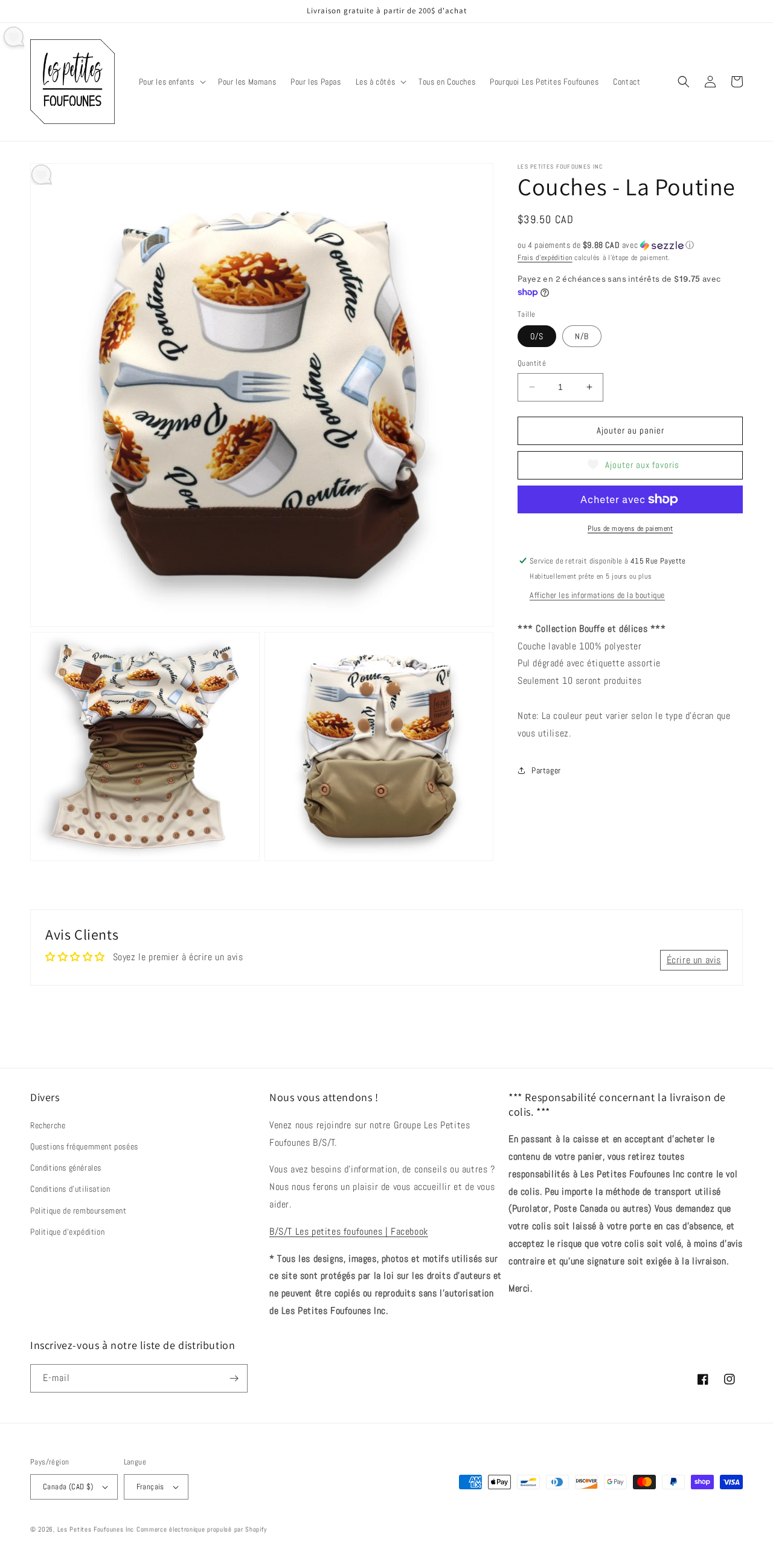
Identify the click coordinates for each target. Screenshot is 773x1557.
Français (150, 1486)
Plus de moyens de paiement (630, 528)
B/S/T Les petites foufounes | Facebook (348, 1231)
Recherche (47, 1125)
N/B (582, 336)
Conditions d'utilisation (70, 1188)
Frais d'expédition (545, 257)
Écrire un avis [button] (694, 960)
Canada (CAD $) (68, 1486)
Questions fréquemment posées (84, 1146)
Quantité (532, 363)
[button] (171, 81)
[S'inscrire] (233, 1378)
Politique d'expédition (67, 1231)
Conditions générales (65, 1167)
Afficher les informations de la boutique (597, 595)
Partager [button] (546, 770)
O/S (537, 336)
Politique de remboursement (78, 1210)
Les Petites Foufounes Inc (96, 1529)
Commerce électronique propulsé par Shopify (201, 1529)
